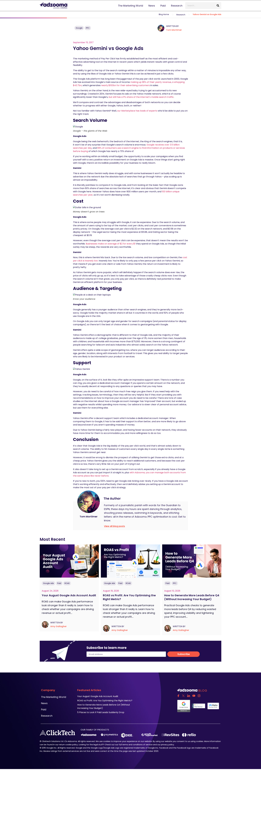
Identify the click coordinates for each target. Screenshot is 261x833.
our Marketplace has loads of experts (137, 110)
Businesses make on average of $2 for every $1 (110, 243)
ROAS (67, 583)
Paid (163, 5)
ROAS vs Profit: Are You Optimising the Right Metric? (129, 597)
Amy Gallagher (58, 626)
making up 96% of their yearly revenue (150, 82)
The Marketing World (130, 5)
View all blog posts (114, 526)
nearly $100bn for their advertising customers (125, 85)
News (151, 5)
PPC (88, 28)
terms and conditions (132, 744)
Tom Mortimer (174, 30)
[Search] (218, 5)
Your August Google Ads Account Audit (69, 595)
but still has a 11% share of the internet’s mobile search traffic (141, 97)
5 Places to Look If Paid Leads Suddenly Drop (100, 712)
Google (79, 28)
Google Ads (48, 583)
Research (176, 5)
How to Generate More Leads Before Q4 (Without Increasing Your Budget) (191, 597)
